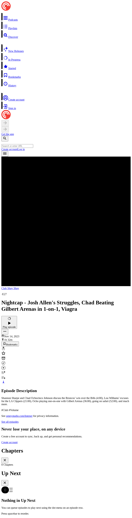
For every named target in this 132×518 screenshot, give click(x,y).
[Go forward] (5, 129)
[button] (66, 17)
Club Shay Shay (10, 288)
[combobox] (17, 146)
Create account (9, 149)
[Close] (4, 460)
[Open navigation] (4, 154)
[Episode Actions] (4, 332)
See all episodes (10, 421)
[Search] (4, 138)
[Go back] (5, 123)
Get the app (7, 134)
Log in (21, 149)
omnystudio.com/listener (19, 415)
